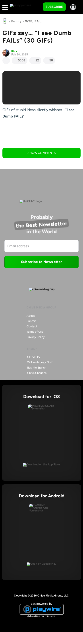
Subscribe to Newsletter (41, 262)
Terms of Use (35, 331)
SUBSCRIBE (54, 6)
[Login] (73, 7)
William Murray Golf (39, 362)
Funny (16, 21)
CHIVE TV (33, 357)
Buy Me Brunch (36, 367)
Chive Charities (36, 373)
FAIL (38, 21)
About (31, 315)
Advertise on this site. (41, 616)
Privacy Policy (36, 337)
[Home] (4, 21)
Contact (32, 326)
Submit (31, 321)
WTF (28, 21)
